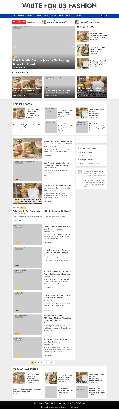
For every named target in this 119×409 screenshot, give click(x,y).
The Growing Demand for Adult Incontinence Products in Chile (83, 50)
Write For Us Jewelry (85, 156)
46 (48, 363)
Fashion (29, 16)
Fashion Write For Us (85, 152)
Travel (61, 16)
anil (15, 67)
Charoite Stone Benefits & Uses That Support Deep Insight (82, 127)
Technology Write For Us (86, 160)
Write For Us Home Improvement (89, 163)
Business (21, 16)
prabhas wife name (90, 171)
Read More (48, 155)
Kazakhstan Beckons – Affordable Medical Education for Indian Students (27, 324)
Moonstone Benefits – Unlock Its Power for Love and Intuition (27, 279)
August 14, (22, 95)
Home (13, 16)
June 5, (53, 344)
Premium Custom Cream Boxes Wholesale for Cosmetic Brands (27, 90)
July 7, (92, 130)
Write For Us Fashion (59, 5)
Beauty (46, 16)
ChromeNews (65, 407)
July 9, (61, 130)
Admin (47, 231)
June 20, (53, 323)
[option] (43, 47)
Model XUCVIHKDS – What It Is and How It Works (27, 347)
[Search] (106, 16)
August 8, (94, 67)
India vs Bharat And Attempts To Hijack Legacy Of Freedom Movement (94, 173)
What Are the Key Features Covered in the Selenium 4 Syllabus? (83, 64)
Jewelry (53, 16)
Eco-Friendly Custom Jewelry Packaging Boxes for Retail (43, 47)
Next (52, 363)
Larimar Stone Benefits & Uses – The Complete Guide (51, 127)
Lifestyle (38, 16)
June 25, (53, 276)
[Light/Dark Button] (102, 16)
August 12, (22, 67)
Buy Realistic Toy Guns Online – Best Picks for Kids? (27, 302)
